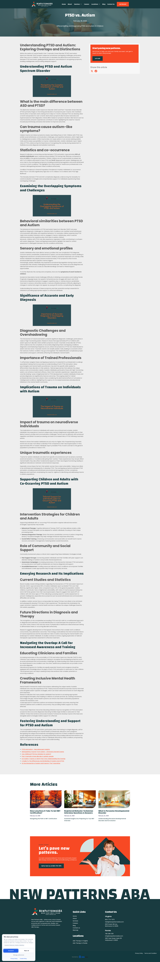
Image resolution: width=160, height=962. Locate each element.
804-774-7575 (109, 919)
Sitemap (75, 930)
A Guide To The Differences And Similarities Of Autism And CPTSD (43, 761)
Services (77, 4)
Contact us (76, 928)
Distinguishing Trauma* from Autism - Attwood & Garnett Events (43, 752)
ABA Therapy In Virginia (80, 941)
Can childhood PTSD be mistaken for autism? (36, 754)
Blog (103, 4)
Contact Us (110, 4)
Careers (86, 4)
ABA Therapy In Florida (80, 943)
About (70, 4)
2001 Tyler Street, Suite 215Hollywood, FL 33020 (113, 939)
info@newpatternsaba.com (114, 936)
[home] (41, 4)
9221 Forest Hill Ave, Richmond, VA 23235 (111, 925)
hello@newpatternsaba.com (114, 922)
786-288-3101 (109, 934)
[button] (78, 4)
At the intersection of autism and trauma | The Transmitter (41, 763)
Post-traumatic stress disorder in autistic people (38, 756)
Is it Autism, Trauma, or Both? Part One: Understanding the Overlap (43, 759)
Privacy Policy (139, 953)
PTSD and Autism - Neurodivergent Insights (36, 749)
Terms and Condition (150, 953)
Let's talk (97, 58)
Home (64, 4)
